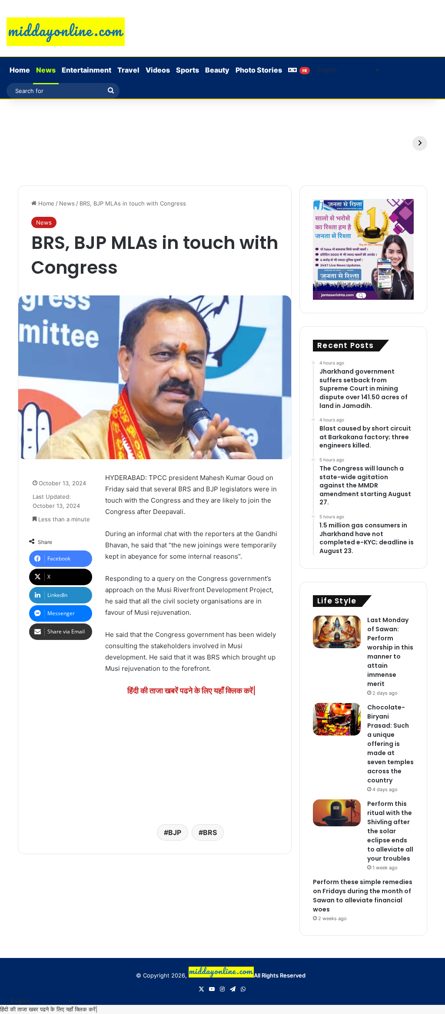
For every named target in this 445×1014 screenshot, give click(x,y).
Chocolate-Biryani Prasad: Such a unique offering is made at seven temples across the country (390, 744)
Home (20, 70)
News (46, 70)
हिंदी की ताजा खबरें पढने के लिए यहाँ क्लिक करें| (191, 690)
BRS (210, 832)
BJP (174, 832)
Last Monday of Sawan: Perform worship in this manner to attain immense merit (390, 652)
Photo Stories (259, 70)
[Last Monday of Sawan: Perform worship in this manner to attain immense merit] (337, 632)
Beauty (217, 70)
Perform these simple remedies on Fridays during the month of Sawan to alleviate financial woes (362, 896)
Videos (158, 70)
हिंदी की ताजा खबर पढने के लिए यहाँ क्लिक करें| (48, 1009)
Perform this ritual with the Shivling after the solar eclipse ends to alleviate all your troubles (390, 831)
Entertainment (86, 70)
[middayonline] (66, 31)
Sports (187, 70)
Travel (128, 70)
